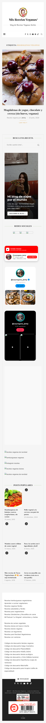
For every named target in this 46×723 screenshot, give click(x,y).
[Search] (41, 34)
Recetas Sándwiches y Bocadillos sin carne (20, 614)
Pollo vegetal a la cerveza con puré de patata (31, 512)
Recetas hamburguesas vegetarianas (18, 600)
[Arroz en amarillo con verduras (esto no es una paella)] (32, 561)
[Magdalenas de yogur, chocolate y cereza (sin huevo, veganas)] (23, 77)
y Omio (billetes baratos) (30, 657)
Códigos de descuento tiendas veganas (18, 643)
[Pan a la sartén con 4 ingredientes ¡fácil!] (32, 532)
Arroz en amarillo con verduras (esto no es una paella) (32, 575)
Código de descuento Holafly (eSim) (17, 651)
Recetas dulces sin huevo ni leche (16, 626)
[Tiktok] (38, 34)
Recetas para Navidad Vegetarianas (17, 634)
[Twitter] (27, 34)
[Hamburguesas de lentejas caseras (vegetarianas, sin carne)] (13, 498)
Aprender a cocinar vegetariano (16, 603)
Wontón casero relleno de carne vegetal (13, 545)
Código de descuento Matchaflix (16, 665)
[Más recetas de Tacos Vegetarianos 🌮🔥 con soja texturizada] (13, 561)
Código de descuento (12, 657)
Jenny (23, 118)
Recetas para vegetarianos (14, 611)
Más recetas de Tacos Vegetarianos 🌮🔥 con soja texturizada (13, 575)
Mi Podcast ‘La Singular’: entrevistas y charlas (21, 617)
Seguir (20, 330)
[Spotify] (35, 34)
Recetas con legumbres (13, 632)
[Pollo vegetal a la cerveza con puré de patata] (32, 498)
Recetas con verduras (12, 637)
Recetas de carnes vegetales (15, 623)
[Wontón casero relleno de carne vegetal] (13, 532)
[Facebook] (25, 34)
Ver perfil (20, 286)
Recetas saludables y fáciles (14, 609)
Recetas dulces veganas (13, 629)
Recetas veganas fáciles (13, 606)
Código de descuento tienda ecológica (18, 654)
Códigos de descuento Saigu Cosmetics (19, 646)
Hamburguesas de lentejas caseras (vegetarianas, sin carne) (11, 513)
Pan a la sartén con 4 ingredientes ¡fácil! (31, 545)
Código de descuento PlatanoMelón (17, 649)
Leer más (22, 122)
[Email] (33, 34)
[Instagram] (30, 34)
